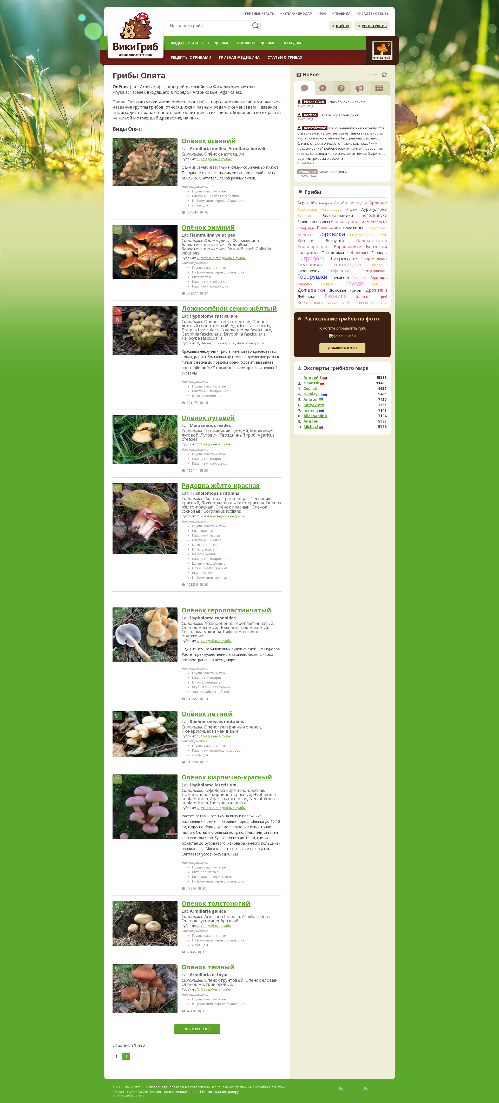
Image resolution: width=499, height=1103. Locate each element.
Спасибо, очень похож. (347, 101)
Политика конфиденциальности (174, 1091)
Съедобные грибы (216, 159)
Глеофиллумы (373, 270)
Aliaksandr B (315, 416)
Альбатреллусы (350, 203)
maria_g (311, 410)
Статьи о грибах (284, 57)
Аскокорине (307, 209)
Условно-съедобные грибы (223, 258)
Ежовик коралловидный (339, 115)
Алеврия (325, 203)
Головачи (340, 277)
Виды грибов (184, 43)
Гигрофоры (312, 258)
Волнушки (335, 240)
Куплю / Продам (297, 13)
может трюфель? (333, 171)
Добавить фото (342, 348)
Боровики (331, 234)
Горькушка (378, 277)
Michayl (311, 427)
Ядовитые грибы (250, 343)
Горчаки (359, 277)
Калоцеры (378, 303)
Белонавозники (337, 215)
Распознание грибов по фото (341, 319)
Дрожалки (376, 290)
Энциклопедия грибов (157, 1087)
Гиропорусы (308, 270)
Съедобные (218, 43)
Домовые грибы (345, 290)
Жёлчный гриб (371, 297)
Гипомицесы (346, 264)
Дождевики (311, 289)
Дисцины (379, 284)
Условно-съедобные (256, 43)
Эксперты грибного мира (336, 368)
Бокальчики (329, 228)
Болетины (353, 227)
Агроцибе (307, 203)
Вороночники (347, 247)
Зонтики (357, 302)
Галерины (307, 252)
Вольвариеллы (313, 247)
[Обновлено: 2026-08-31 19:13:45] (384, 74)
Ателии (351, 209)
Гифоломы (340, 270)
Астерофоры (331, 209)
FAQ (323, 13)
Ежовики (336, 295)
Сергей (310, 388)
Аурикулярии (374, 209)
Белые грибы (345, 221)
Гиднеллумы (374, 259)
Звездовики (310, 302)
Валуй (382, 234)
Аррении (378, 203)
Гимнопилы (309, 265)
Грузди (354, 283)
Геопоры (379, 252)
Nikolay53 (313, 394)
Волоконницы (371, 240)
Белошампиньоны (313, 221)
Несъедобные (295, 43)
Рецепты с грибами (191, 57)
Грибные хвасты (260, 13)
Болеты (305, 234)
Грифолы (328, 284)
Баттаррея (305, 215)
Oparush (311, 383)
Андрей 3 (313, 377)
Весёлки (305, 240)
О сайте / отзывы (374, 13)
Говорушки (312, 276)
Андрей (311, 421)
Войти (342, 25)
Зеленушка (335, 303)
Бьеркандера (361, 234)
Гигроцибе (344, 258)
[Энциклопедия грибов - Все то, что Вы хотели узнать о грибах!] (136, 35)
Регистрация (374, 25)
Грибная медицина (239, 57)
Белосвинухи (374, 215)
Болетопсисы (376, 228)
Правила (342, 13)
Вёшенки (376, 246)
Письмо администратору (219, 1091)
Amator (311, 399)
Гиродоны (378, 265)
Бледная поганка (374, 222)
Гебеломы (357, 252)
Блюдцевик (305, 228)
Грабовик (304, 284)
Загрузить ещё (197, 1029)
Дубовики (306, 296)
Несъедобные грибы (218, 343)
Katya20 (311, 405)
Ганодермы (332, 252)
